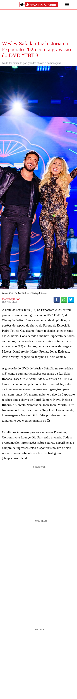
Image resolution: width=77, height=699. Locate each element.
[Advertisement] (38, 491)
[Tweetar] (71, 299)
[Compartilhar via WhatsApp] (64, 299)
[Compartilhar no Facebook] (57, 299)
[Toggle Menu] (64, 4)
